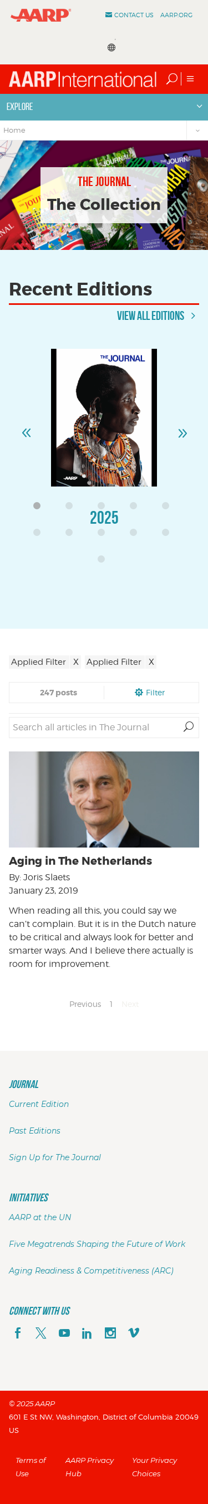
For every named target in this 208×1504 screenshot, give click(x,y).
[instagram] (110, 1334)
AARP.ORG (176, 15)
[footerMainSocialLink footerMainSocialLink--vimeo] (134, 1334)
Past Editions (34, 1131)
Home (14, 130)
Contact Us (134, 15)
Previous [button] (26, 428)
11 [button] (104, 562)
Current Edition (39, 1104)
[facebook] (18, 1334)
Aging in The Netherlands (80, 861)
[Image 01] (104, 417)
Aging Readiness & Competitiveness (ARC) (91, 1271)
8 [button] (104, 535)
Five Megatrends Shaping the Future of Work (97, 1244)
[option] (104, 448)
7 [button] (72, 535)
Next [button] (182, 428)
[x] (41, 1334)
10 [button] (168, 535)
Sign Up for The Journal (55, 1157)
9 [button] (136, 535)
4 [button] (136, 508)
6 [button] (40, 535)
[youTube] (64, 1334)
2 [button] (72, 508)
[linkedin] (87, 1334)
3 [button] (104, 508)
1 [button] (40, 508)
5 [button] (168, 508)
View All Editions (151, 315)
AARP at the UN (40, 1217)
